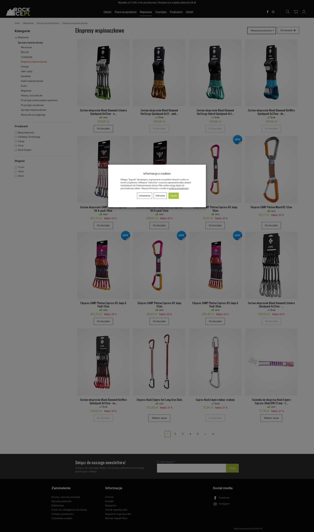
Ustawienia (144, 195)
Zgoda (173, 195)
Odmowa (160, 195)
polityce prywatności (179, 188)
